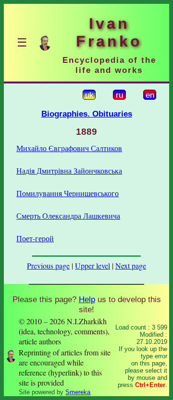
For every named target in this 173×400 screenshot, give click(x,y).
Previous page (48, 265)
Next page (130, 265)
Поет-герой (35, 238)
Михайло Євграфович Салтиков (69, 148)
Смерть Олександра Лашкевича (68, 216)
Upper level (92, 265)
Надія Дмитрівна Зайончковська (69, 170)
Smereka (77, 392)
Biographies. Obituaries (86, 113)
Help (87, 299)
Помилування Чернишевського (67, 193)
